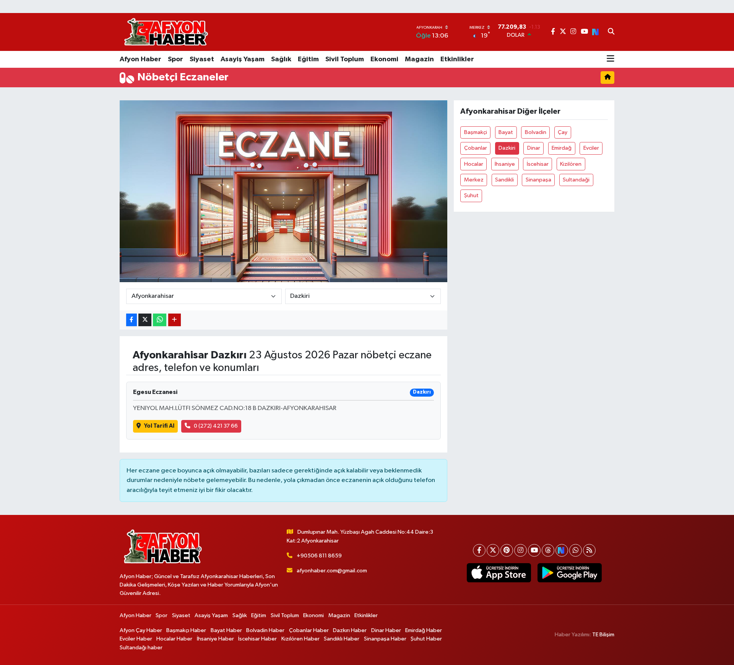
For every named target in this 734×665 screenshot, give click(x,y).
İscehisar (538, 164)
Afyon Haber (140, 59)
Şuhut (471, 195)
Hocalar (473, 164)
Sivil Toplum (344, 59)
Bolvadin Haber (265, 630)
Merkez (474, 180)
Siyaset (202, 59)
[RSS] (589, 550)
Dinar (533, 148)
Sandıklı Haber (341, 639)
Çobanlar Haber (309, 630)
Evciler (591, 148)
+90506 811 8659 (319, 556)
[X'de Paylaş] (144, 320)
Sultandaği (576, 180)
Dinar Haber (386, 630)
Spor (175, 59)
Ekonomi (384, 59)
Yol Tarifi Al (159, 426)
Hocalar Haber (174, 639)
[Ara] (611, 32)
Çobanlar (475, 148)
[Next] (561, 550)
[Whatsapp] (575, 550)
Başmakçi (475, 132)
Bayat (506, 132)
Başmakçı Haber (186, 630)
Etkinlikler (457, 59)
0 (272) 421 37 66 (216, 426)
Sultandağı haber (141, 647)
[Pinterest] (506, 550)
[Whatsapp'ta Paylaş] (159, 320)
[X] (493, 550)
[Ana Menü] (610, 59)
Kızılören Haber (300, 639)
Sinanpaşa (538, 180)
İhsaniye (505, 164)
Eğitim (308, 59)
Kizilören (570, 164)
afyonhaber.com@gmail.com (332, 571)
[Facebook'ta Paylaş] (131, 320)
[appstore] (499, 572)
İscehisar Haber (257, 639)
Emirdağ (562, 148)
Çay (562, 132)
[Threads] (548, 550)
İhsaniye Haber (215, 639)
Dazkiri (507, 148)
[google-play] (569, 572)
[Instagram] (520, 550)
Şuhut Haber (426, 639)
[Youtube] (534, 550)
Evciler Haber (136, 639)
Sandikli (504, 180)
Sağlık (281, 59)
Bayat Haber (226, 630)
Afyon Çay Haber (141, 630)
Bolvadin (535, 132)
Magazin (419, 59)
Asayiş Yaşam (243, 59)
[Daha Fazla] (174, 320)
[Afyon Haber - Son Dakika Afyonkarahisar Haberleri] (166, 32)
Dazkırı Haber (350, 630)
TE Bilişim (603, 634)
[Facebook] (479, 550)
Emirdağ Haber (423, 630)
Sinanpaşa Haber (385, 639)
